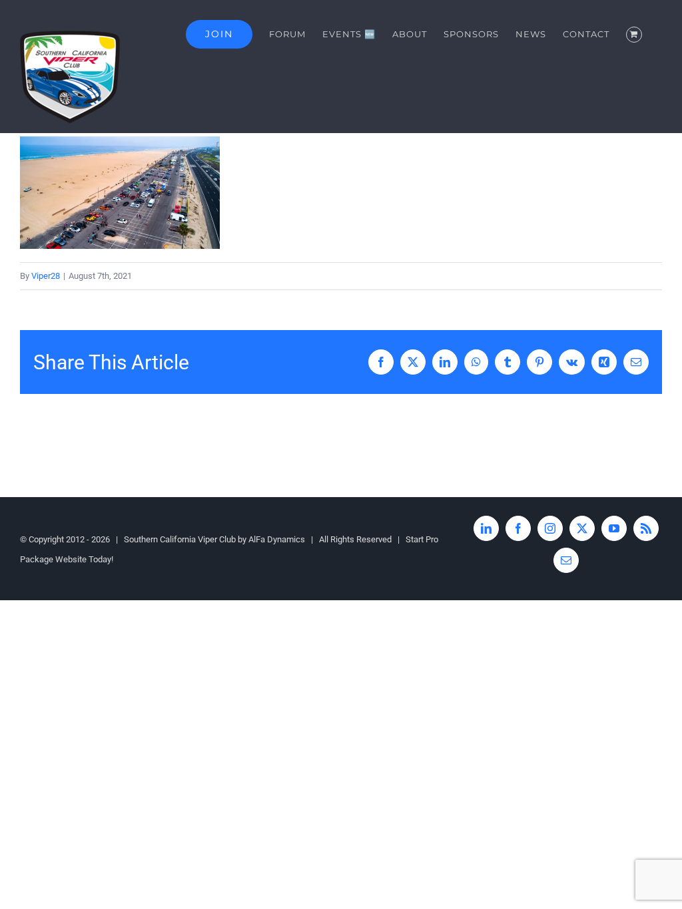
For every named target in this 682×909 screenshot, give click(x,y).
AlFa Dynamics (276, 539)
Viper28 (45, 276)
